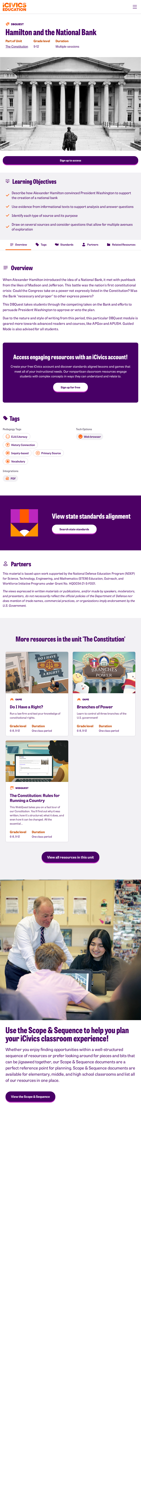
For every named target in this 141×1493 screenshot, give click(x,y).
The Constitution (17, 46)
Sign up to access (70, 160)
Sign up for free (70, 387)
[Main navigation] (134, 6)
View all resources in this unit (70, 857)
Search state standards (74, 529)
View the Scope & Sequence (30, 1096)
